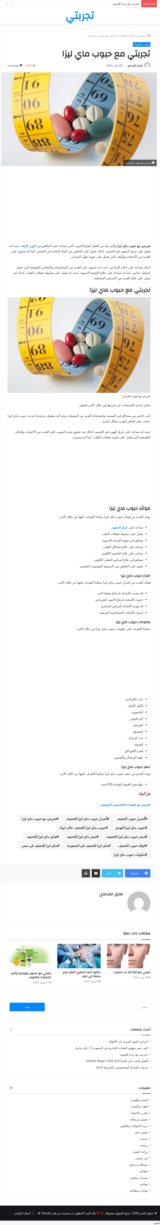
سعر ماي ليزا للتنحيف (81, 836)
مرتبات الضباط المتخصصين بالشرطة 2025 (122, 1067)
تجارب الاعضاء (127, 35)
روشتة (144, 1145)
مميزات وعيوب (139, 1177)
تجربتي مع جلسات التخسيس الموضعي (125, 805)
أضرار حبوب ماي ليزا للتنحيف (86, 819)
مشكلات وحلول (138, 1164)
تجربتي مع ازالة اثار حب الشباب (131, 972)
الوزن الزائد (28, 246)
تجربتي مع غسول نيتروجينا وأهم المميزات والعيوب (31, 975)
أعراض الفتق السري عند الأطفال (128, 1041)
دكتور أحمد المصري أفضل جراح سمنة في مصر (82, 974)
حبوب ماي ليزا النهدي (130, 828)
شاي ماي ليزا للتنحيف (41, 836)
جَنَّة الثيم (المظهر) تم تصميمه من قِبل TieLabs (68, 1213)
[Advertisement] (79, 207)
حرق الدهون (120, 527)
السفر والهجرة (139, 1100)
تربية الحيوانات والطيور (134, 1126)
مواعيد (144, 1184)
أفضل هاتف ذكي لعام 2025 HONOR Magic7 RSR (117, 1061)
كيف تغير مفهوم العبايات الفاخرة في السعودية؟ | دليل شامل (110, 1048)
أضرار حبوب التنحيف (131, 819)
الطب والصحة (139, 1106)
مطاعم (144, 1171)
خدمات (143, 1138)
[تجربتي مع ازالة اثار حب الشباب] (128, 956)
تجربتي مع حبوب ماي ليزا (39, 819)
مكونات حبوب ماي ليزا (129, 854)
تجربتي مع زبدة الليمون (125, 3)
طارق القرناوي (135, 65)
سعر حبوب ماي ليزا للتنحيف (125, 836)
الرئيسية (143, 35)
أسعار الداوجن (22, 1213)
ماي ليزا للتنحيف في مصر (39, 845)
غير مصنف (141, 1158)
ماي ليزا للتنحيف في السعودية (87, 845)
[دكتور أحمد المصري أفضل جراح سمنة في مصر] (79, 956)
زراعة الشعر (140, 1151)
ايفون (156, 1222)
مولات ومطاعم (139, 1190)
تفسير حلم (141, 1132)
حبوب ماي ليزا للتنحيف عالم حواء (83, 828)
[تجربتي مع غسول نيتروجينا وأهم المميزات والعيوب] (29, 957)
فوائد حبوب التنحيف (131, 845)
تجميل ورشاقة (139, 1119)
